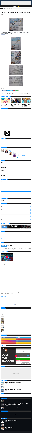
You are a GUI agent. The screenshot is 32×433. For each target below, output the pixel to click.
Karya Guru (3, 165)
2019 (16, 212)
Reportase (3, 173)
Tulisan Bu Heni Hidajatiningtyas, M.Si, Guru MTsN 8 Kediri (13, 382)
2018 (16, 213)
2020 (16, 210)
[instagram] (8, 341)
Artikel (3, 162)
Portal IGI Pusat (3, 141)
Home (1, 10)
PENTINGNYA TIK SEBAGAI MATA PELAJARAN (7, 317)
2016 (16, 216)
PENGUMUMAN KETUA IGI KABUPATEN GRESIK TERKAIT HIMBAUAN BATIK (26, 104)
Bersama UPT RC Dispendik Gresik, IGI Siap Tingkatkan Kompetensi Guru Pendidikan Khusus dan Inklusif (17, 407)
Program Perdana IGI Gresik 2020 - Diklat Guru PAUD (5, 104)
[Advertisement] (3, 280)
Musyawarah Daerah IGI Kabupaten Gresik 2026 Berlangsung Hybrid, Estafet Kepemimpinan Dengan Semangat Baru (17, 400)
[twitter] (23, 337)
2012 (16, 219)
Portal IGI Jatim (2, 140)
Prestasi (3, 170)
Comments (3, 194)
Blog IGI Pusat (18, 140)
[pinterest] (23, 339)
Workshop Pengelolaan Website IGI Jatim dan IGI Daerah (15, 104)
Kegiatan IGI (4, 167)
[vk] (23, 341)
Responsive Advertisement (16, 2)
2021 (16, 209)
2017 (16, 215)
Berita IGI (4, 10)
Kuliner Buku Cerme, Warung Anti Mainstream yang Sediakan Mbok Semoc (11, 332)
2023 (16, 206)
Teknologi (3, 175)
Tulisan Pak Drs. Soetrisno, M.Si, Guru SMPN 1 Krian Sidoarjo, (13, 389)
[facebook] (8, 337)
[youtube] (8, 343)
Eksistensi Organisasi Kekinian (9, 427)
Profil (3, 172)
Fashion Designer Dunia (9, 8)
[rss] (8, 339)
